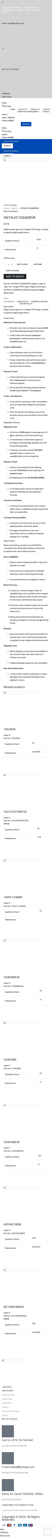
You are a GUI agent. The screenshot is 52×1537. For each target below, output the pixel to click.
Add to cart (22, 264)
